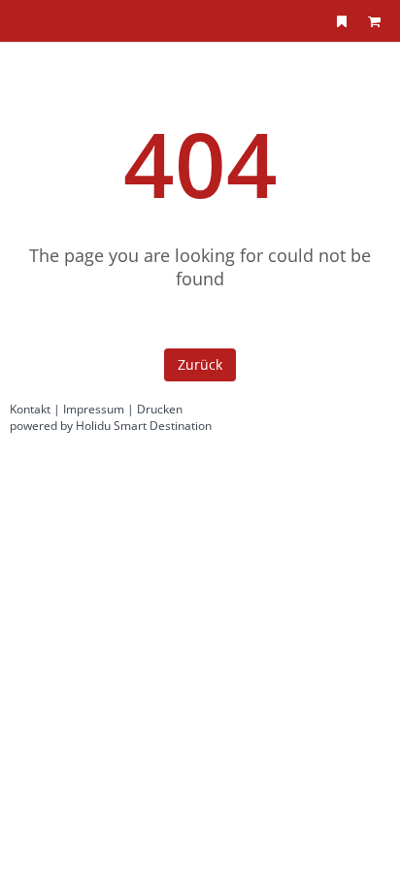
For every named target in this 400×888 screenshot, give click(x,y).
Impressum (93, 409)
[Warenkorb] (373, 21)
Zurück (200, 364)
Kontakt (30, 409)
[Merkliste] (341, 21)
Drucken (160, 409)
